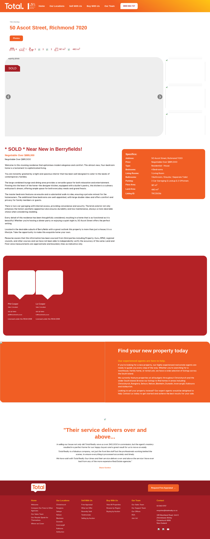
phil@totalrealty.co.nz (15, 314)
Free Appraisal (86, 505)
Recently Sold (86, 511)
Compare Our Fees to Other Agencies (42, 509)
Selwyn (59, 511)
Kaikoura (59, 528)
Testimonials (86, 515)
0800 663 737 (129, 6)
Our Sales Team (37, 514)
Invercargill (60, 525)
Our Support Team (139, 508)
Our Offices (136, 511)
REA (133, 515)
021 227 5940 (12, 311)
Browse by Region (113, 508)
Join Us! (135, 518)
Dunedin (59, 522)
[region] (105, 96)
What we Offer (86, 508)
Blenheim (59, 518)
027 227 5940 (40, 311)
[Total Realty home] (20, 6)
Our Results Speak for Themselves (39, 519)
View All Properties (113, 505)
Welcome (34, 505)
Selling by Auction (88, 518)
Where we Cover (37, 524)
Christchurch (61, 505)
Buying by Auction (113, 511)
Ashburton (60, 532)
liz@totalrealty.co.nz (42, 314)
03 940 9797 (161, 506)
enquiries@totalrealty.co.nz (167, 510)
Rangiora (59, 508)
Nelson (59, 515)
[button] (42, 6)
